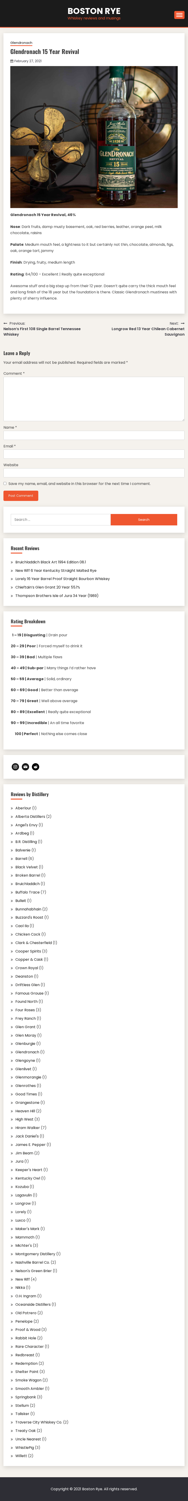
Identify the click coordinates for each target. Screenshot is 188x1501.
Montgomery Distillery (35, 1254)
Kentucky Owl (27, 1178)
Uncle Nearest (28, 1439)
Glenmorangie (28, 1077)
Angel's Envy (26, 825)
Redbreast (24, 1355)
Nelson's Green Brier (33, 1271)
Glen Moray (25, 1035)
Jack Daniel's (27, 1136)
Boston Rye (94, 11)
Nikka (20, 1287)
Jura (19, 1161)
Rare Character (29, 1346)
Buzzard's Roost (29, 917)
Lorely (20, 1212)
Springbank (25, 1397)
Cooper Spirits (28, 951)
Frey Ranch (25, 1018)
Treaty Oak (25, 1430)
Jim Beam (24, 1153)
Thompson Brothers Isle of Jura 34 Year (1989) (57, 595)
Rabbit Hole (25, 1338)
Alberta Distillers (30, 816)
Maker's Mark (27, 1228)
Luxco (20, 1220)
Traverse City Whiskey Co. (38, 1422)
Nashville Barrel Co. (32, 1262)
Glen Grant (25, 1027)
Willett (21, 1455)
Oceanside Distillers (33, 1304)
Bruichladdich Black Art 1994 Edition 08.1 (50, 562)
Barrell (21, 858)
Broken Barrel (27, 875)
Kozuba (22, 1186)
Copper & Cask (29, 959)
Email (9, 446)
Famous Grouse (29, 993)
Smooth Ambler (29, 1388)
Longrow (23, 1203)
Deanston (24, 976)
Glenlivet (23, 1069)
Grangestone (27, 1102)
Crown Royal (26, 968)
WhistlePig (24, 1447)
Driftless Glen (27, 984)
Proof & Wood (27, 1329)
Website (10, 465)
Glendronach (21, 42)
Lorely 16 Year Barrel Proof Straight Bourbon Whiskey (62, 578)
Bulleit (20, 900)
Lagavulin (23, 1195)
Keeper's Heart (28, 1169)
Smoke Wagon (28, 1380)
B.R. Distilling (26, 841)
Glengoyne (25, 1060)
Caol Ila (22, 925)
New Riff (22, 1279)
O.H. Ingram (25, 1296)
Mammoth (24, 1237)
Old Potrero (25, 1313)
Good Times (26, 1094)
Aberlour (23, 808)
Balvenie (22, 850)
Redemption (26, 1363)
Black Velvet (26, 867)
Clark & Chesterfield (33, 942)
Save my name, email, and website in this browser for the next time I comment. (79, 483)
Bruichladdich (27, 883)
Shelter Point (27, 1371)
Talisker (22, 1413)
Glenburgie (25, 1043)
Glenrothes (25, 1085)
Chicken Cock (27, 934)
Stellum (22, 1405)
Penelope (24, 1321)
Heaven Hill (25, 1111)
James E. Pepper (30, 1144)
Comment (14, 373)
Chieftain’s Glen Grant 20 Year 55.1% (47, 587)
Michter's (23, 1245)
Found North (26, 1001)
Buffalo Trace (27, 892)
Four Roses (25, 1010)
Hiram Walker (27, 1127)
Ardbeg (22, 833)
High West (24, 1119)
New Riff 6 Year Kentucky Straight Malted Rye (56, 570)
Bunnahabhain (28, 909)
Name (10, 427)
